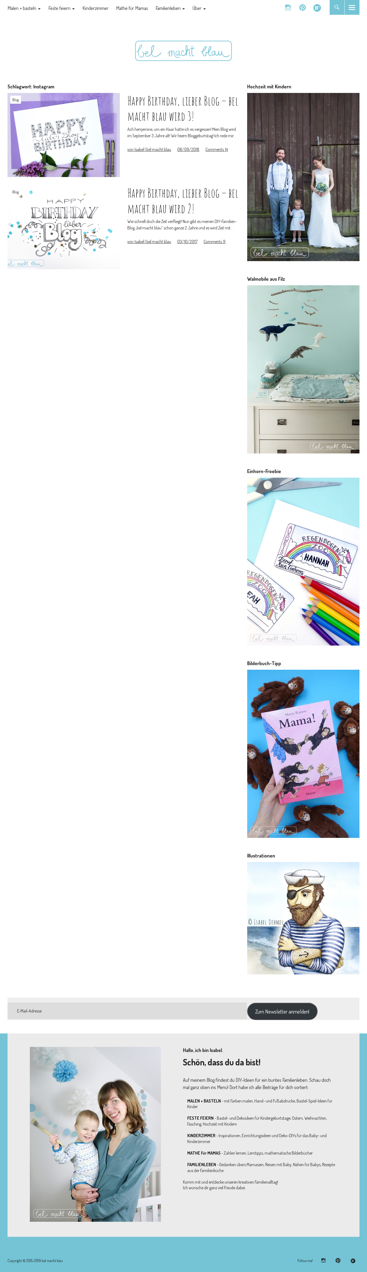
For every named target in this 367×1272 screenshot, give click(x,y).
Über (197, 8)
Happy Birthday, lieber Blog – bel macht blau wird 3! (182, 108)
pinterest (302, 7)
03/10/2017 (187, 241)
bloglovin (317, 7)
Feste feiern (59, 8)
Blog (15, 100)
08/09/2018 (188, 149)
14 (217, 149)
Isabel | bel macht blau (149, 149)
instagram (288, 7)
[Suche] (337, 7)
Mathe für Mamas (132, 8)
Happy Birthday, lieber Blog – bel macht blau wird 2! (182, 200)
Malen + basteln (22, 8)
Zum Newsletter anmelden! (282, 1011)
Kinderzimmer (95, 8)
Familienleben (168, 8)
